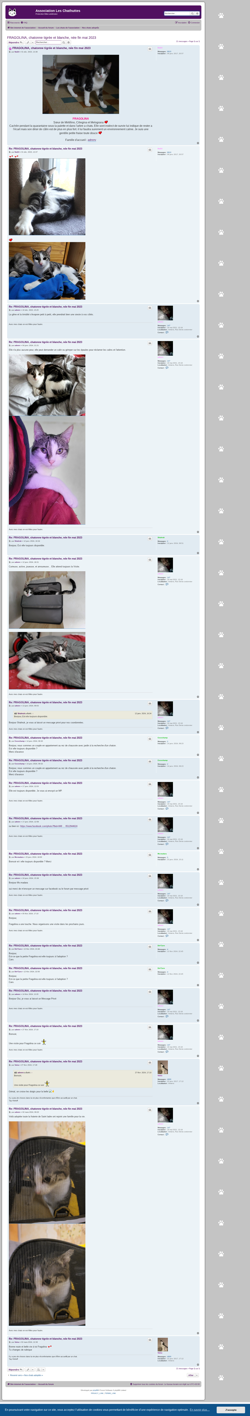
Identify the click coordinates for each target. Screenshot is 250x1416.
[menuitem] (24, 23)
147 (168, 325)
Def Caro (161, 945)
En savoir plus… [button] (200, 1409)
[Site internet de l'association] (21, 11)
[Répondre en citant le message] (150, 49)
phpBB (95, 1390)
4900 (169, 1079)
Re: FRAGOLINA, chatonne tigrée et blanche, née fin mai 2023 (45, 148)
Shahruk (161, 537)
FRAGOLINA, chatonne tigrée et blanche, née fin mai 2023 (51, 37)
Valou (160, 1075)
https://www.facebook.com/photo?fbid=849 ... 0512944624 (48, 826)
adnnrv (92, 139)
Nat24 (160, 48)
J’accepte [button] (231, 1410)
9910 (169, 51)
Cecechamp (163, 738)
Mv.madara (162, 854)
